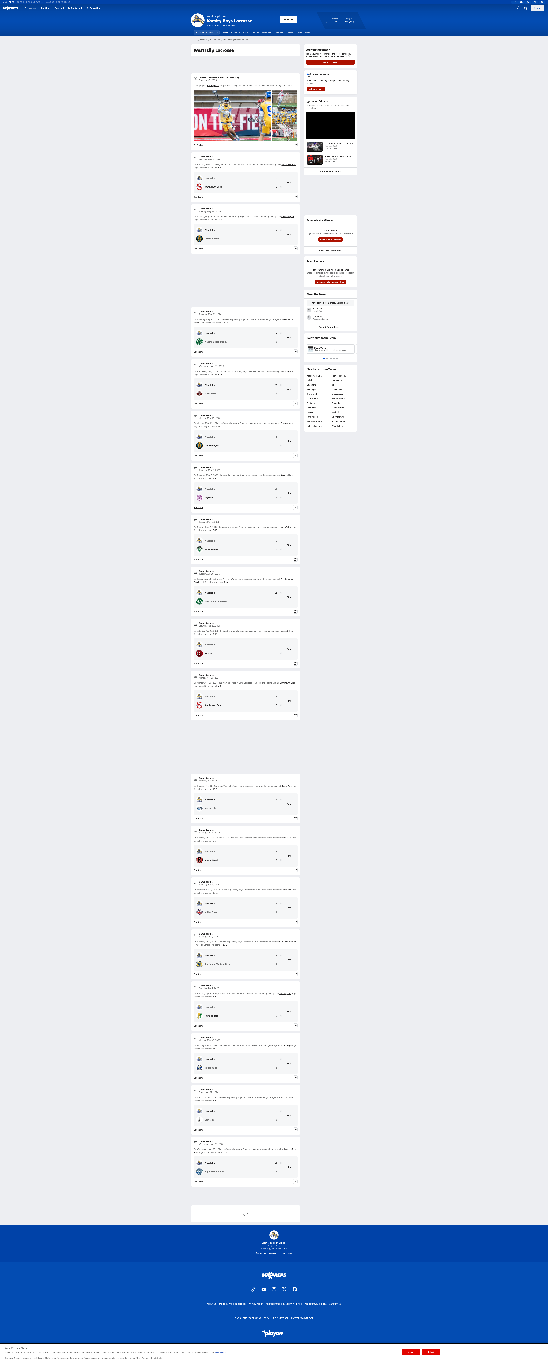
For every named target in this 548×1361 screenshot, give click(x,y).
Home (225, 32)
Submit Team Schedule (330, 239)
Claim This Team (330, 62)
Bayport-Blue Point (215, 1171)
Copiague (311, 403)
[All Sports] (108, 8)
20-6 (220, 374)
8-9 (219, 167)
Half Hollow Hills (314, 421)
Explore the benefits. (337, 56)
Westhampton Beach (216, 341)
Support (333, 1303)
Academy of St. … (315, 375)
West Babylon (338, 425)
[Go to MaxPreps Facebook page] (294, 1289)
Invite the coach (316, 89)
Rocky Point (286, 786)
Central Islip (312, 398)
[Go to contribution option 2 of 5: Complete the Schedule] (327, 358)
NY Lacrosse (215, 40)
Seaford (335, 412)
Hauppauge (286, 1045)
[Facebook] (542, 2)
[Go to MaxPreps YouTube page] (263, 1289)
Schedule (235, 32)
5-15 (215, 530)
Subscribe (240, 1303)
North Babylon (338, 398)
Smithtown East (289, 164)
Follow (290, 19)
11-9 (225, 944)
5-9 (219, 686)
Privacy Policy (255, 1303)
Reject (431, 1351)
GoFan (20, 2)
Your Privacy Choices (316, 1304)
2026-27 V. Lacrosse (205, 32)
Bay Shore (311, 384)
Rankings (279, 32)
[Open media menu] (526, 8)
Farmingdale (285, 993)
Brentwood (312, 393)
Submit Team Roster (330, 327)
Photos (290, 32)
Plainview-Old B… (340, 407)
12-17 (216, 478)
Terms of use (273, 1303)
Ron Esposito (213, 85)
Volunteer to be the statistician (330, 282)
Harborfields (285, 527)
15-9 (225, 1152)
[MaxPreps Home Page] (195, 39)
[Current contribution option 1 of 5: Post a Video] (324, 358)
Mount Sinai (285, 837)
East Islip (283, 1097)
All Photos (198, 144)
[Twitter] (535, 2)
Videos (256, 32)
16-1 (215, 1048)
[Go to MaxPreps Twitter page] (284, 1289)
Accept (411, 1351)
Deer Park (311, 407)
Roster (246, 32)
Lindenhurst (337, 389)
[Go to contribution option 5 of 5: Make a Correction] (337, 358)
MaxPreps (8, 2)
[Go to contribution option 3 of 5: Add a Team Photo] (331, 358)
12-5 (215, 893)
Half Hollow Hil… (314, 425)
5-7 (214, 996)
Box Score (198, 196)
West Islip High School (274, 1242)
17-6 (226, 322)
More (307, 32)
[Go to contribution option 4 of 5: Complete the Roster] (334, 358)
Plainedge (336, 403)
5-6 (214, 841)
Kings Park (289, 371)
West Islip (210, 178)
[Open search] (518, 8)
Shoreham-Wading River (218, 963)
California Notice (292, 1303)
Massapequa (337, 393)
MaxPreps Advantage (58, 2)
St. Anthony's (338, 416)
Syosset (284, 631)
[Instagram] (528, 2)
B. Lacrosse (31, 8)
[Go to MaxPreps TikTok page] (253, 1289)
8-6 (214, 1100)
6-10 (220, 426)
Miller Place (285, 889)
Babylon (310, 380)
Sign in (537, 8)
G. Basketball (94, 8)
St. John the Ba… (339, 421)
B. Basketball (75, 8)
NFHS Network (34, 2)
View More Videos (329, 171)
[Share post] (295, 145)
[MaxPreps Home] (11, 8)
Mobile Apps (225, 1303)
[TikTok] (514, 2)
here (347, 303)
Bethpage (311, 389)
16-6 (215, 789)
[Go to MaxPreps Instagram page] (274, 1289)
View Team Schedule (330, 250)
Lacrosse (203, 40)
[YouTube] (521, 2)
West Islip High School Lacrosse (235, 40)
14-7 (220, 219)
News (299, 32)
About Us (211, 1303)
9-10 (215, 634)
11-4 (226, 582)
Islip (334, 384)
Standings (266, 32)
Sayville (284, 475)
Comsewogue (287, 216)
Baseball (59, 8)
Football (45, 8)
